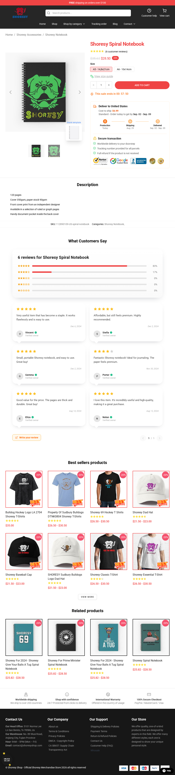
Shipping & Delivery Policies (105, 726)
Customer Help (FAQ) (102, 745)
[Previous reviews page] (143, 438)
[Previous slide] (10, 92)
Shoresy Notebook (56, 34)
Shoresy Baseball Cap (18, 574)
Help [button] (169, 771)
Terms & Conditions (59, 731)
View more (87, 597)
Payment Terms (99, 731)
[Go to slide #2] (54, 151)
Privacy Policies (57, 736)
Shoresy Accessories (29, 34)
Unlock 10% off (7, 760)
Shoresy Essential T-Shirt (147, 574)
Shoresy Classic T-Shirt (104, 574)
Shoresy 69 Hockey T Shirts (106, 512)
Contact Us (96, 740)
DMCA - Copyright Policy (61, 740)
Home (9, 34)
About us (53, 726)
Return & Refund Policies (104, 736)
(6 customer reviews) (116, 51)
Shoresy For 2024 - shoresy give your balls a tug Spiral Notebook (22, 664)
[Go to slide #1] (36, 151)
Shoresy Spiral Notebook (147, 660)
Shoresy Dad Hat (143, 512)
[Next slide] (79, 92)
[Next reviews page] (160, 438)
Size (92, 63)
